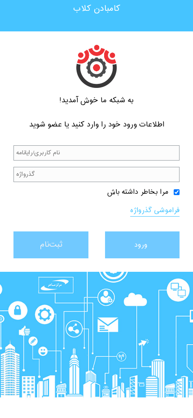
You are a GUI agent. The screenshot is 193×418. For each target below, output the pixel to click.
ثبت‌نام (50, 244)
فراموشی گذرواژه (155, 210)
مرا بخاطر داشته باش (137, 192)
